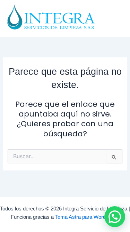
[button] (117, 14)
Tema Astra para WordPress (87, 217)
